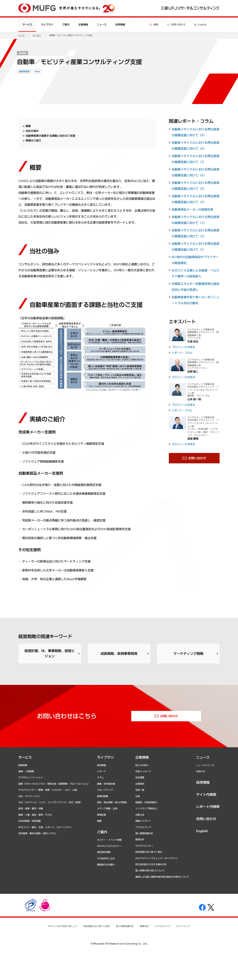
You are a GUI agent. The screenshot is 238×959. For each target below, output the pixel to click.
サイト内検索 (206, 794)
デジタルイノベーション (30, 777)
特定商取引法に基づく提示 (96, 926)
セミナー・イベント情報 (109, 839)
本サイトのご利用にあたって (62, 926)
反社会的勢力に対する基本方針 (151, 864)
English (202, 831)
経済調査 (101, 765)
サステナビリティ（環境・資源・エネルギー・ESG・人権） (48, 790)
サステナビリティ (144, 845)
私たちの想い (142, 765)
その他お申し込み (106, 858)
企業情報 (142, 757)
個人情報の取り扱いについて (149, 870)
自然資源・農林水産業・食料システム (37, 833)
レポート (101, 771)
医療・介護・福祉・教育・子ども (35, 814)
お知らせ (200, 771)
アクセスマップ (143, 827)
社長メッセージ (143, 771)
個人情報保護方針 (144, 833)
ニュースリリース (205, 765)
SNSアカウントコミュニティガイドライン (156, 858)
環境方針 (139, 839)
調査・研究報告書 (106, 783)
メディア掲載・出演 (107, 808)
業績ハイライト (143, 821)
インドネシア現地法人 (146, 808)
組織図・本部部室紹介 (146, 802)
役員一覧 (139, 790)
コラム (100, 777)
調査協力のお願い (106, 864)
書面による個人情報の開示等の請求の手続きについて (162, 876)
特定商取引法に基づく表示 (148, 852)
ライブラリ (105, 757)
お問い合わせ (206, 819)
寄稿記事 (101, 814)
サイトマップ (183, 926)
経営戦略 (22, 53)
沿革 (137, 796)
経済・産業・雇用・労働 (30, 808)
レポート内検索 (208, 806)
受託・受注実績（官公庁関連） (112, 802)
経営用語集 (102, 796)
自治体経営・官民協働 (29, 821)
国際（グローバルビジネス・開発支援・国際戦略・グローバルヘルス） (54, 783)
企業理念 (139, 783)
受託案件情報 (103, 852)
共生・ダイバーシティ (29, 796)
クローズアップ (105, 790)
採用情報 (120, 24)
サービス (37, 35)
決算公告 (139, 814)
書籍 (99, 821)
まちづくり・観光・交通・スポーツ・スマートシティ (45, 827)
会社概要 (139, 777)
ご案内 (102, 832)
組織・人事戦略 (26, 771)
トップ (21, 35)
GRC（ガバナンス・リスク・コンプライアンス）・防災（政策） (50, 802)
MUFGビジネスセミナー (109, 846)
